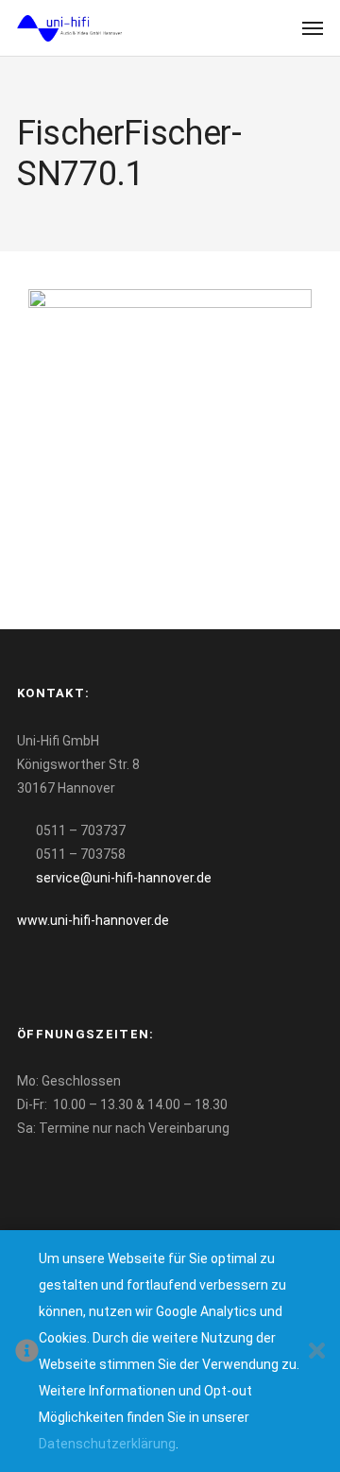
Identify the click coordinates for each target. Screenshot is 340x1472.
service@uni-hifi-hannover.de (124, 877)
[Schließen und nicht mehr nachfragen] (317, 1351)
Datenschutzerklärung (107, 1443)
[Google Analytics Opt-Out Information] (27, 1351)
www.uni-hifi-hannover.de (93, 920)
